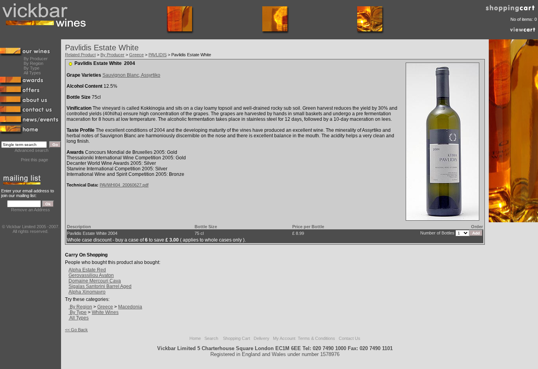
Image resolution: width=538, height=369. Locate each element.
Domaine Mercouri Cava (95, 281)
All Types (32, 72)
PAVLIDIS (157, 54)
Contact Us (349, 338)
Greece (136, 54)
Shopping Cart (236, 338)
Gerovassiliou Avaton (91, 275)
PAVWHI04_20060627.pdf (124, 185)
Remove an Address (30, 209)
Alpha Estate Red (87, 270)
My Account (284, 338)
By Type (31, 68)
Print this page (34, 159)
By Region (33, 63)
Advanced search (31, 150)
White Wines (105, 312)
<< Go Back (76, 329)
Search (211, 338)
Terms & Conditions (316, 338)
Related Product (80, 54)
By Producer (36, 58)
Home (195, 338)
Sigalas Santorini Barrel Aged (100, 286)
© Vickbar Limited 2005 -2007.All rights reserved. (30, 229)
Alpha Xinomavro (87, 292)
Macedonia (130, 307)
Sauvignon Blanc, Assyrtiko (131, 75)
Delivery (261, 338)
